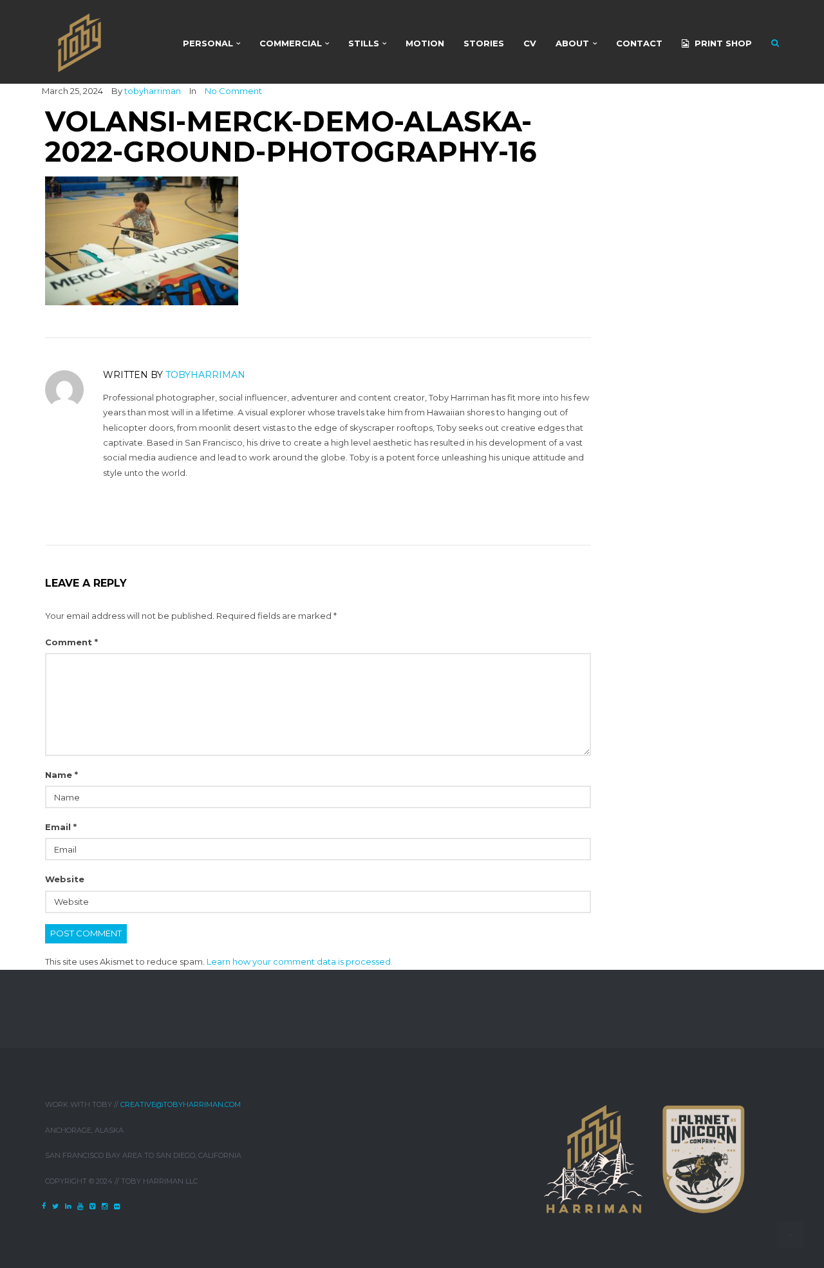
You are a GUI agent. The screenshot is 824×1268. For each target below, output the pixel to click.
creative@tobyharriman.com (180, 1104)
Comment (71, 642)
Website (64, 879)
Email (61, 827)
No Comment (233, 91)
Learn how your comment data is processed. (300, 961)
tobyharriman (152, 91)
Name (61, 775)
